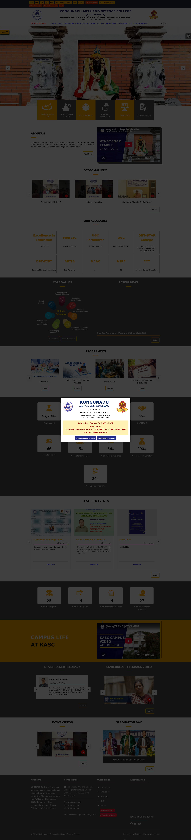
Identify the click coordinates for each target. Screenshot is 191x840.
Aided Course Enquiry (106, 438)
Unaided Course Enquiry (85, 438)
